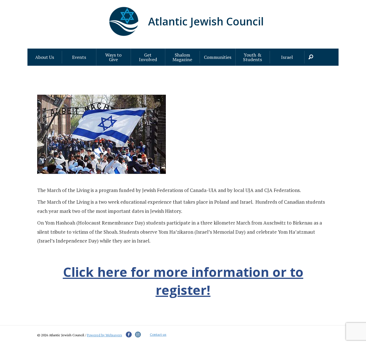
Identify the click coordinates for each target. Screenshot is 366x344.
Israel (287, 57)
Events (79, 57)
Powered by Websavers (104, 335)
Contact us (158, 334)
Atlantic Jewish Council (206, 21)
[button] (312, 57)
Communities (217, 57)
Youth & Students (252, 57)
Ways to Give (113, 57)
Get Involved (148, 57)
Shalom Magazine (182, 57)
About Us (44, 57)
